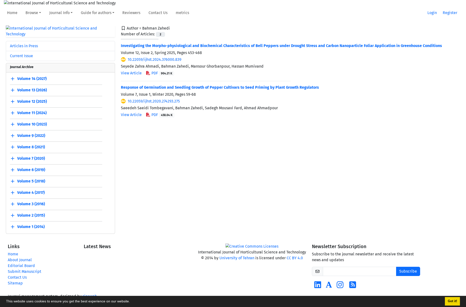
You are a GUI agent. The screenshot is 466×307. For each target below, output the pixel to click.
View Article (131, 73)
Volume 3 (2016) (31, 204)
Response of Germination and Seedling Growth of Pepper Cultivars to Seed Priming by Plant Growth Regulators (220, 87)
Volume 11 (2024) (32, 112)
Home (12, 12)
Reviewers (131, 12)
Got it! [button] (452, 301)
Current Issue (21, 56)
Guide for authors (96, 12)
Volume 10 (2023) (32, 124)
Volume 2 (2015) (31, 215)
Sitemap (15, 283)
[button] (131, 302)
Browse (31, 12)
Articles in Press (24, 46)
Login (432, 12)
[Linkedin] (318, 286)
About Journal (20, 260)
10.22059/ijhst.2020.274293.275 (154, 101)
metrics (182, 12)
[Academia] (329, 286)
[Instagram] (340, 286)
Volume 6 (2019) (31, 169)
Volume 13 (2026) (32, 90)
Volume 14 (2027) (32, 78)
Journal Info (59, 12)
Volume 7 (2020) (31, 158)
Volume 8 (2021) (31, 147)
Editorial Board (21, 265)
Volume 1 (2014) (31, 226)
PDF (161, 73)
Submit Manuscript (24, 271)
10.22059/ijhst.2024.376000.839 (154, 59)
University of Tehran (236, 258)
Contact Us (158, 12)
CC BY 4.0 (295, 258)
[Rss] (352, 286)
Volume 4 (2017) (31, 192)
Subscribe (408, 271)
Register (450, 12)
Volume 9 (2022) (31, 135)
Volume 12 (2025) (32, 101)
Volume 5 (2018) (31, 181)
